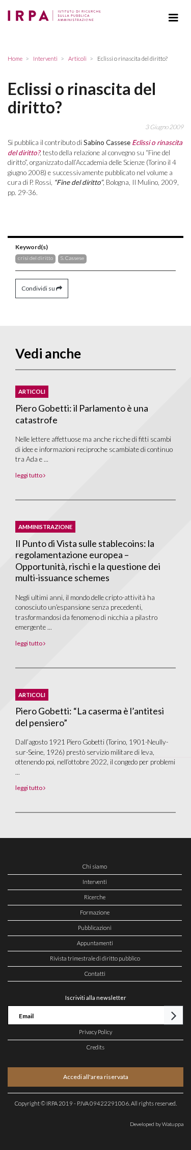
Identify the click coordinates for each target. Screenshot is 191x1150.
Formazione (95, 912)
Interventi (95, 881)
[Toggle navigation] (173, 18)
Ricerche (94, 897)
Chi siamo (95, 866)
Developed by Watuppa (156, 1124)
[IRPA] (56, 13)
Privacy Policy (95, 1031)
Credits (95, 1047)
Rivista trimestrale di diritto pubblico (95, 958)
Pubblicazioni (95, 927)
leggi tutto (29, 475)
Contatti (95, 973)
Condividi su (38, 288)
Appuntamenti (95, 943)
